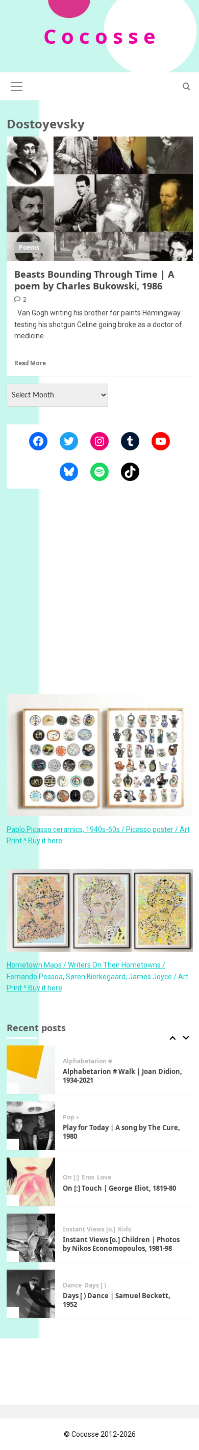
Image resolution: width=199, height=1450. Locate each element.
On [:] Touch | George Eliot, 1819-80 (119, 1188)
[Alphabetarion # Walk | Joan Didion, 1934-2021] (31, 1069)
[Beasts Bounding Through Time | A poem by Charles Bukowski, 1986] (100, 198)
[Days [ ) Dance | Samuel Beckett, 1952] (31, 1294)
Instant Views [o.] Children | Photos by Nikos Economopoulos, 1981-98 (121, 1244)
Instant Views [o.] (89, 1229)
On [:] (71, 1177)
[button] (17, 85)
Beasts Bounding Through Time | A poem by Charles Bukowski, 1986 (94, 280)
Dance (72, 1285)
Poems (29, 247)
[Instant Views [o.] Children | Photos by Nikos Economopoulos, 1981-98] (31, 1238)
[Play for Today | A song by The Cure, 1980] (31, 1126)
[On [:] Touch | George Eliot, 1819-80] (31, 1182)
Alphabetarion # (87, 1061)
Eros (88, 1177)
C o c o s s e (99, 36)
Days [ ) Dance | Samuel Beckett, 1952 (116, 1300)
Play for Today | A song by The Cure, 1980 (121, 1132)
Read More (30, 363)
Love (104, 1177)
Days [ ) (95, 1285)
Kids (124, 1229)
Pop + (71, 1117)
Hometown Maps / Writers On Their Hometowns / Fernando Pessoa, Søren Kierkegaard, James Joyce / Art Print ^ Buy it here (97, 976)
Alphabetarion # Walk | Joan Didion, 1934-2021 (122, 1076)
